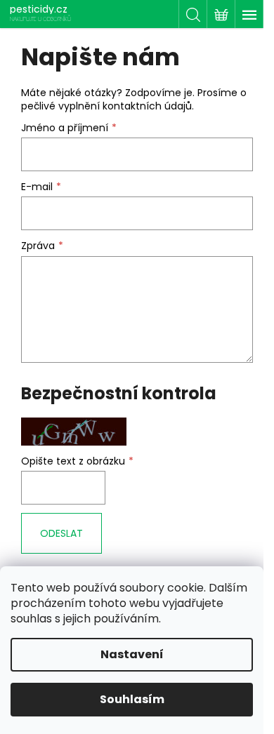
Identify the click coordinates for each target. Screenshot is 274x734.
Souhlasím (132, 699)
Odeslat (61, 533)
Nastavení (132, 654)
